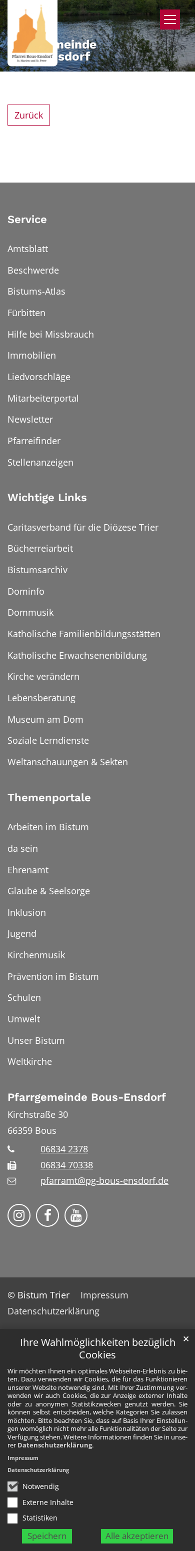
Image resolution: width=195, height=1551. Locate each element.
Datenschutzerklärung (55, 1444)
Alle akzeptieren (137, 1535)
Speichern (47, 1535)
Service (27, 219)
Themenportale (49, 797)
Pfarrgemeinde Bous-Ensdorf (87, 1097)
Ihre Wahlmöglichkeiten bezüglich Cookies (98, 1348)
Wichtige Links (47, 497)
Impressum (23, 1457)
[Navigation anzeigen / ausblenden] (170, 20)
